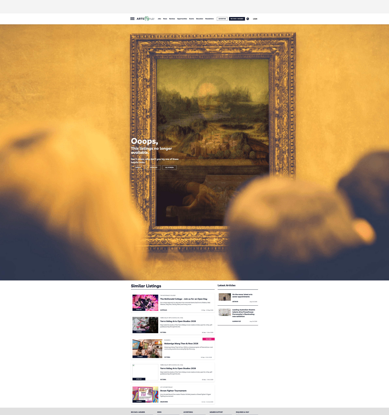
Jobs (159, 19)
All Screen (169, 167)
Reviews (172, 19)
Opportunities (182, 19)
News (165, 19)
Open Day (153, 167)
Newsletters (209, 19)
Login (255, 19)
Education (199, 19)
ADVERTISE (222, 19)
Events (191, 19)
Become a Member (237, 19)
